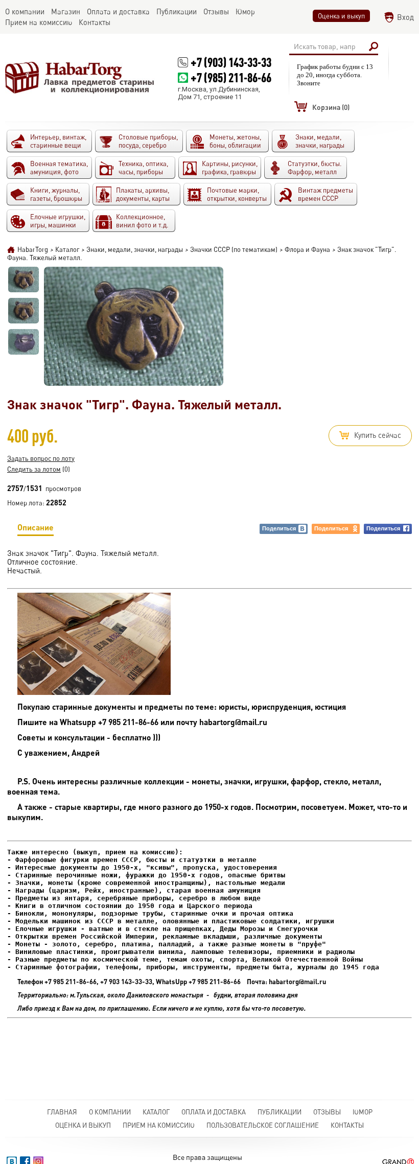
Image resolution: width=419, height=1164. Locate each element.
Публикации (279, 1112)
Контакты (347, 1125)
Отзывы (327, 1112)
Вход (405, 17)
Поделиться (279, 528)
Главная (62, 1112)
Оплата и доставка (213, 1112)
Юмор (363, 1112)
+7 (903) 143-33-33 (231, 62)
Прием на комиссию (159, 1125)
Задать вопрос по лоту (41, 458)
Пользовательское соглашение (262, 1125)
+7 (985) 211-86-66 (231, 77)
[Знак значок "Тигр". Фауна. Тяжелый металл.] (23, 279)
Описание (35, 527)
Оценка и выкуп (341, 16)
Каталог (156, 1112)
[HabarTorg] (80, 77)
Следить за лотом (34, 469)
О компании (110, 1112)
